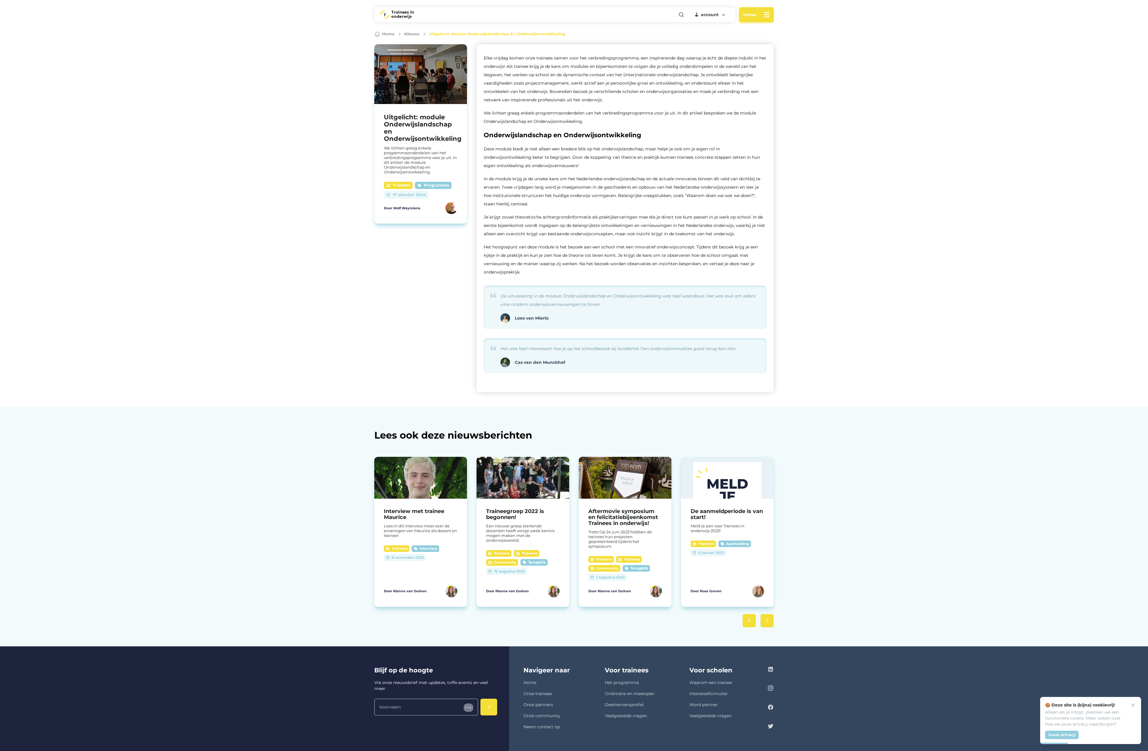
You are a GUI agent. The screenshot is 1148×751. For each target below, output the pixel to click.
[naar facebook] (770, 708)
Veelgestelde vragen (626, 715)
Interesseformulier (708, 693)
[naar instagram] (770, 689)
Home (529, 682)
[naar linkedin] (770, 670)
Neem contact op (541, 726)
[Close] (1133, 705)
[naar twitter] (770, 727)
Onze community (541, 715)
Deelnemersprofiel (624, 704)
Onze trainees (537, 693)
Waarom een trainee (710, 682)
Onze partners (538, 704)
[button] (710, 14)
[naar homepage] (397, 14)
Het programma (622, 682)
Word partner (703, 704)
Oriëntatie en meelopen (629, 693)
